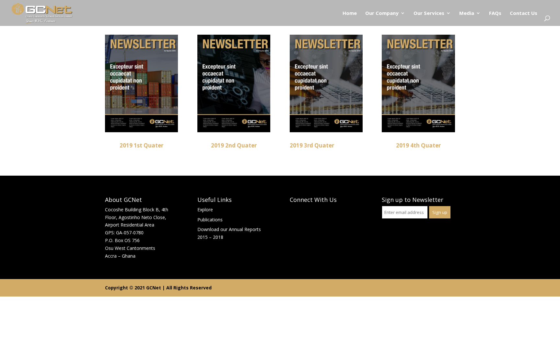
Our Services (429, 13)
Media (466, 13)
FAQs (495, 13)
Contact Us (523, 13)
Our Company (382, 13)
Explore (205, 209)
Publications (210, 219)
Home (350, 13)
